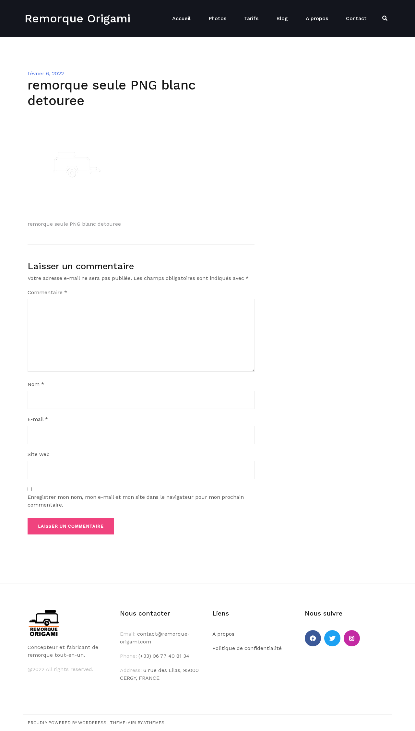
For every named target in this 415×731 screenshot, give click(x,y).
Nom (36, 384)
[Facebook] (313, 638)
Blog (282, 18)
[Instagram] (352, 638)
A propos (317, 18)
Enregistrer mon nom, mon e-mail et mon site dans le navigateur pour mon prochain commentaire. (136, 501)
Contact (356, 18)
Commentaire (47, 292)
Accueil (181, 18)
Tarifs (251, 18)
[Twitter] (332, 638)
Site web (39, 454)
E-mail (38, 419)
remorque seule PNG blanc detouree (74, 224)
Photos (217, 18)
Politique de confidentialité (247, 648)
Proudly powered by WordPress (67, 722)
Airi (132, 722)
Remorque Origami (77, 18)
